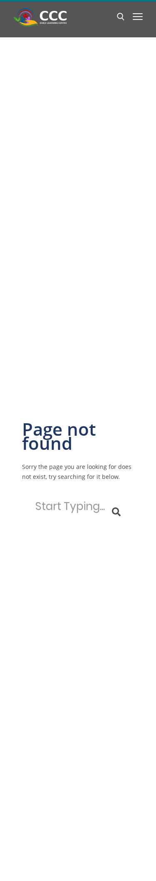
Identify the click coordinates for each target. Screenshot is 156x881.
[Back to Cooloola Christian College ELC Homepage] (40, 17)
